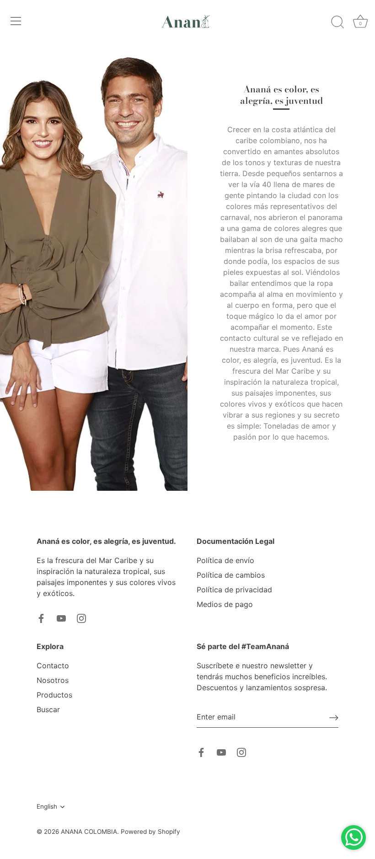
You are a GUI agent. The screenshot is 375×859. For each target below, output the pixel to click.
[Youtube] (61, 618)
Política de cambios (231, 575)
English (47, 806)
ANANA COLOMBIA (89, 831)
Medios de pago (225, 604)
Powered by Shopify (150, 831)
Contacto (53, 665)
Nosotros (53, 680)
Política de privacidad (234, 589)
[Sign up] (333, 717)
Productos (54, 694)
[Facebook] (41, 618)
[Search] (337, 22)
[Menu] (16, 21)
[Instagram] (81, 618)
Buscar (48, 709)
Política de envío (225, 560)
